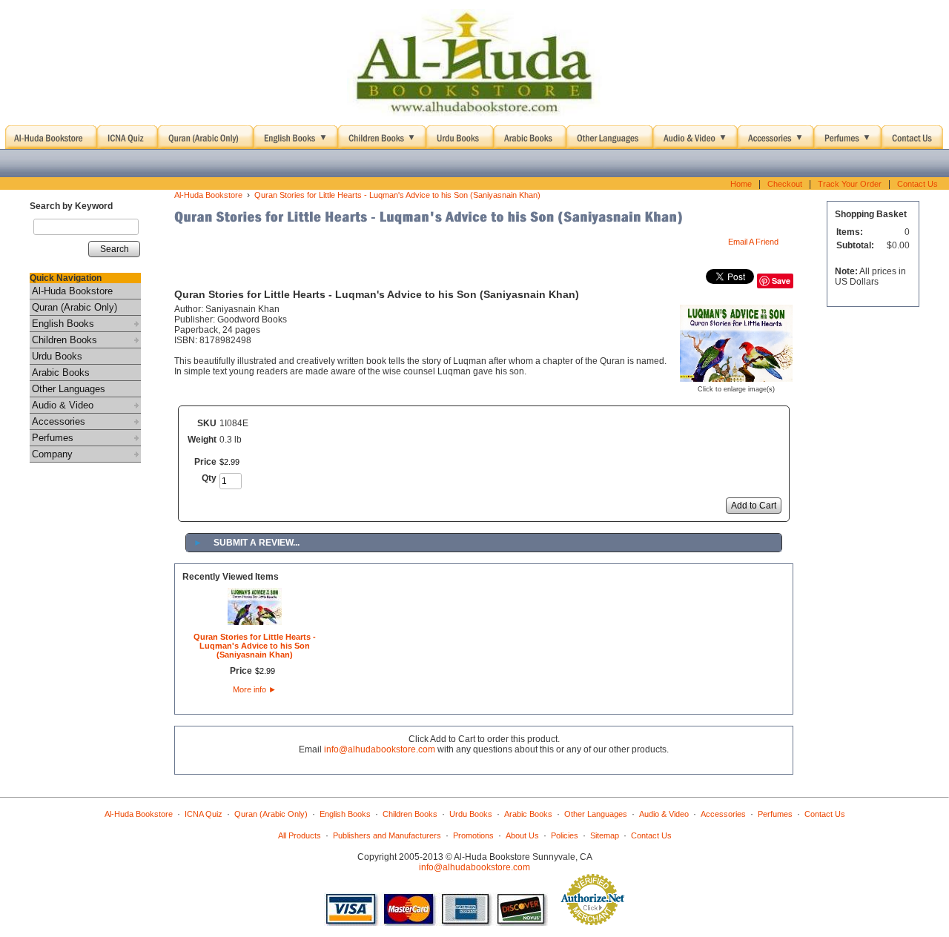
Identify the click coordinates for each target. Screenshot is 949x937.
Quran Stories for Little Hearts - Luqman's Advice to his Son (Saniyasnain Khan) (397, 195)
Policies (564, 835)
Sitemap (604, 835)
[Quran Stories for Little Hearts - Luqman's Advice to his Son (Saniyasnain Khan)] (736, 376)
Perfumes (52, 437)
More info (255, 689)
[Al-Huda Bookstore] (474, 63)
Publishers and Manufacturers (387, 835)
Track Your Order (850, 183)
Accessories (58, 421)
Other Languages (68, 388)
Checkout (784, 183)
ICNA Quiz (203, 813)
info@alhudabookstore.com (379, 749)
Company (52, 454)
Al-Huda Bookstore (72, 291)
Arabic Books (61, 372)
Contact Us (917, 183)
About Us (522, 835)
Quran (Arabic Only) (74, 307)
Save (781, 280)
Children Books (64, 339)
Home (741, 183)
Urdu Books (57, 356)
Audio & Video (62, 405)
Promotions (473, 835)
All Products (299, 835)
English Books (63, 323)
